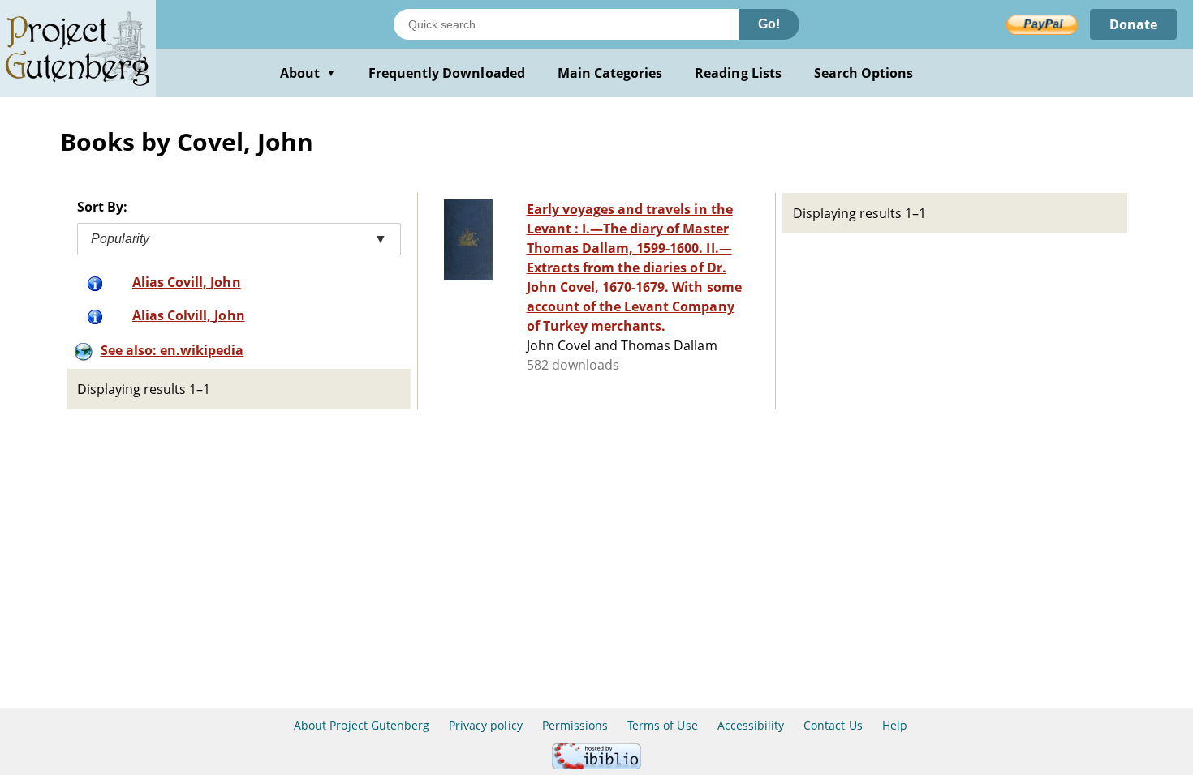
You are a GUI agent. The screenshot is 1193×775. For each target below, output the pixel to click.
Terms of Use (662, 725)
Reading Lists (738, 73)
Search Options (864, 73)
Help (894, 725)
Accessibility (751, 725)
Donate (1133, 24)
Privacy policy (486, 725)
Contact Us (832, 725)
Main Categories (610, 73)
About (308, 73)
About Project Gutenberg (361, 725)
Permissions (575, 725)
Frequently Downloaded (446, 73)
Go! (769, 24)
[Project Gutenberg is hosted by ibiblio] (596, 765)
